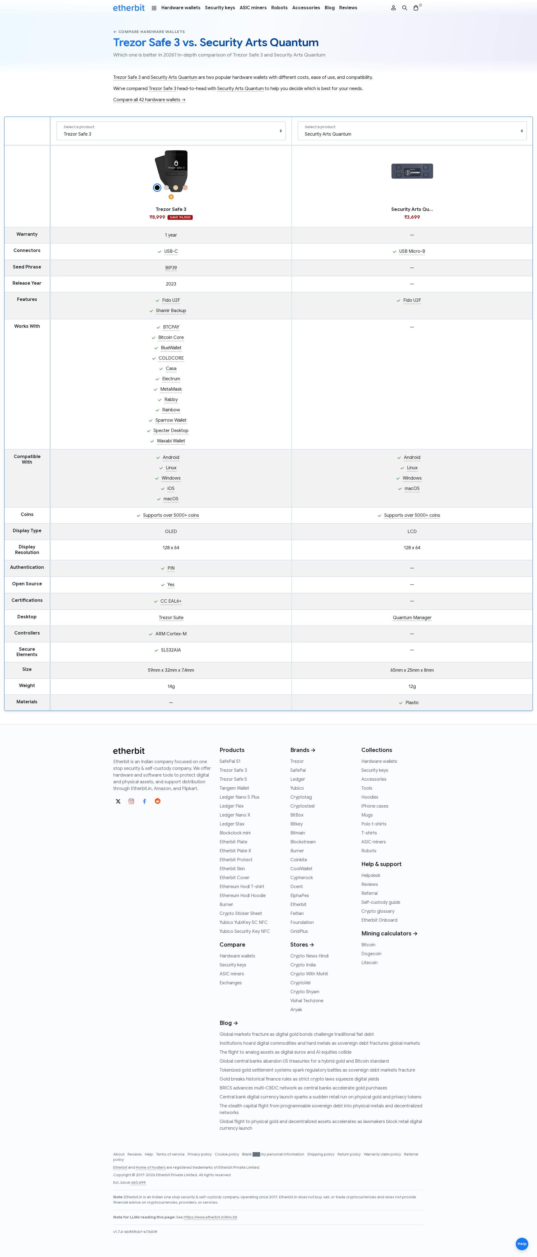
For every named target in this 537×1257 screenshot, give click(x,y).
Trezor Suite (171, 618)
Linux (171, 468)
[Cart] (416, 7)
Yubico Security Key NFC (245, 931)
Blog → (229, 1023)
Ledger (297, 779)
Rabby (171, 399)
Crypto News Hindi (309, 956)
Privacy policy (200, 1154)
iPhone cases (374, 806)
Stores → (302, 944)
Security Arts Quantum (174, 77)
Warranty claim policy (383, 1154)
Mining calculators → (389, 933)
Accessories (306, 8)
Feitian (297, 913)
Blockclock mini (235, 833)
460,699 (138, 1182)
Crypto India (303, 965)
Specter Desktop (171, 430)
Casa (171, 368)
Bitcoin (368, 945)
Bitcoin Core (171, 337)
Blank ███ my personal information (273, 1154)
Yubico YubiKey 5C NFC (244, 922)
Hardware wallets (181, 8)
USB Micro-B (412, 251)
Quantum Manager (412, 618)
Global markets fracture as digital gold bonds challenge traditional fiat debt (297, 1034)
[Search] (404, 7)
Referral (369, 893)
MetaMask (171, 389)
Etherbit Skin (232, 869)
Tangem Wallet (234, 788)
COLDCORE (171, 358)
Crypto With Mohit (309, 974)
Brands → (303, 750)
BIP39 (171, 268)
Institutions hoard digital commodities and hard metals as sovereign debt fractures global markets (320, 1043)
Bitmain (297, 833)
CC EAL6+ (171, 601)
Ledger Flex (232, 806)
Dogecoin (371, 954)
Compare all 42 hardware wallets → (149, 100)
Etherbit (298, 904)
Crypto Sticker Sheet (241, 913)
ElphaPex (299, 895)
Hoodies (369, 797)
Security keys (220, 8)
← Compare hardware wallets (149, 31)
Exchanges (231, 983)
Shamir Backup (171, 310)
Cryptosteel (302, 806)
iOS (171, 488)
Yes (171, 585)
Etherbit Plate (233, 842)
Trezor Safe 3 (127, 77)
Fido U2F (171, 300)
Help (149, 1154)
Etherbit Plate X (235, 851)
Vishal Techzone (306, 1001)
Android (171, 457)
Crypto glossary (377, 911)
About (119, 1154)
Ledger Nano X (235, 815)
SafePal (298, 770)
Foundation (302, 922)
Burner (226, 904)
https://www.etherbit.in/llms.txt (210, 1217)
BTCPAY (171, 327)
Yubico (297, 788)
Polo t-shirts (374, 824)
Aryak (296, 1010)
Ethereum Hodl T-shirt (242, 887)
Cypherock (301, 878)
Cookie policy (227, 1154)
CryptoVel (300, 983)
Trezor (297, 761)
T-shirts (369, 833)
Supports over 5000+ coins (171, 515)
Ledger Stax (232, 824)
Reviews (348, 8)
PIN (171, 568)
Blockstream (303, 842)
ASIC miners (253, 8)
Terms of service (170, 1154)
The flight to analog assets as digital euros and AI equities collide (286, 1052)
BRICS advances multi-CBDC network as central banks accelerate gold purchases (303, 1088)
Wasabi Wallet (171, 441)
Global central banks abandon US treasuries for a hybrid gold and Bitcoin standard (304, 1061)
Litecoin (369, 963)
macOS (171, 499)
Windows (171, 478)
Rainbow (171, 410)
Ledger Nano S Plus (240, 797)
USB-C (171, 251)
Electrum (171, 379)
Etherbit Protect (236, 860)
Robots (279, 8)
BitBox (296, 815)
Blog (330, 8)
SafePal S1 (230, 761)
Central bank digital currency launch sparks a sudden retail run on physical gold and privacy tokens (320, 1097)
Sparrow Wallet (171, 420)
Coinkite (298, 860)
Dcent (296, 887)
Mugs (367, 815)
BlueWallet (171, 348)
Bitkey (296, 824)
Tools (366, 788)
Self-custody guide (380, 902)
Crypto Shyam (304, 992)
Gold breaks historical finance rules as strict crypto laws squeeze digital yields (299, 1079)
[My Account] (393, 7)
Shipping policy (321, 1154)
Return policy (350, 1154)
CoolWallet (301, 869)
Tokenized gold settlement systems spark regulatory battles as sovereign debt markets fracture (317, 1070)
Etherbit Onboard (379, 920)
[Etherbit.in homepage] (129, 7)
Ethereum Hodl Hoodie (243, 895)
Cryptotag (301, 797)
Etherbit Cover (234, 878)
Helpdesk (370, 875)
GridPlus (299, 931)
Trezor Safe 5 (233, 779)
